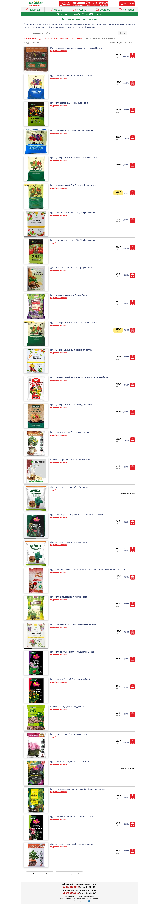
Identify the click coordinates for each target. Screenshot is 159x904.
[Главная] (36, 3)
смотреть (98, 14)
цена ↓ (121, 42)
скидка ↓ (131, 42)
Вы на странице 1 (40, 874)
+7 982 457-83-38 (71, 893)
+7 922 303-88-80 (71, 887)
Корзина (81, 9)
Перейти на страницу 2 (69, 874)
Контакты (128, 9)
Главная (35, 9)
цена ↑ (113, 42)
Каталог (58, 9)
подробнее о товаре (58, 51)
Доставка (105, 9)
